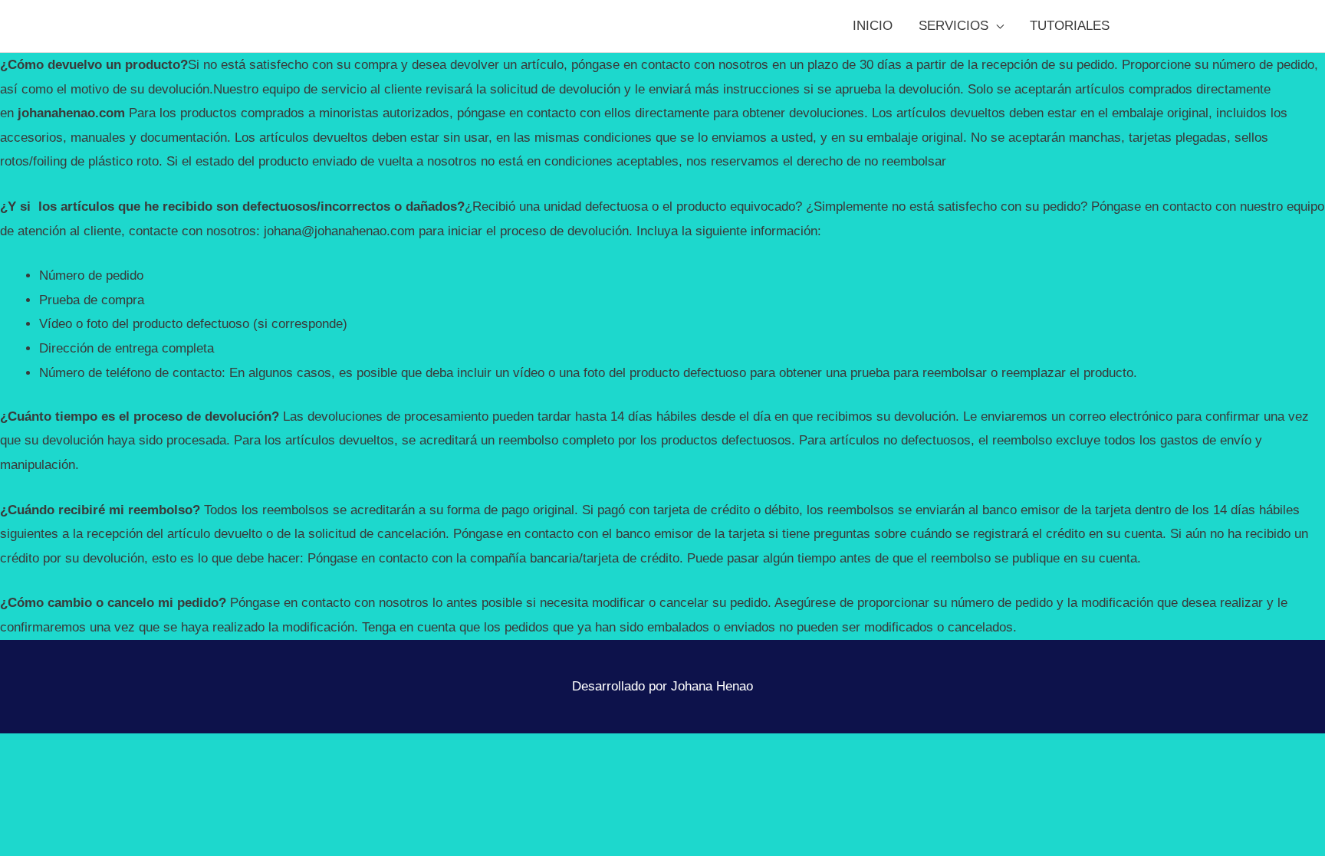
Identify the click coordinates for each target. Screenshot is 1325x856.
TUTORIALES (1070, 25)
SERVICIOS (953, 25)
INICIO (873, 25)
